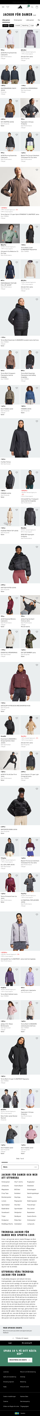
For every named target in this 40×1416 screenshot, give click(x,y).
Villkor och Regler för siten (11, 1406)
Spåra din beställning (9, 1377)
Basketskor (31, 1212)
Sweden (23, 1413)
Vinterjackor (6, 1182)
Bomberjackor (6, 1197)
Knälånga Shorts (7, 1224)
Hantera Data (24, 1396)
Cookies (5, 1401)
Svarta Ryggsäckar (31, 1197)
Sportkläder (18, 1208)
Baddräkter (5, 1208)
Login (10, 1343)
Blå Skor (17, 1189)
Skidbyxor (17, 1216)
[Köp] (20, 7)
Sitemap (22, 1377)
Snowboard (5, 1212)
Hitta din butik (24, 1386)
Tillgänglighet (24, 1406)
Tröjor (4, 1216)
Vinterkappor (31, 1189)
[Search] (32, 7)
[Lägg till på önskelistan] (16, 32)
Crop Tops (5, 1193)
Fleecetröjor (31, 1205)
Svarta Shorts (31, 1216)
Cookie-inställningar (9, 1396)
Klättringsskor (32, 1201)
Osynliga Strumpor (17, 1197)
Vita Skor (17, 1205)
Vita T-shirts (18, 1182)
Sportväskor (6, 1205)
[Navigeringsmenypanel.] (3, 7)
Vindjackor (5, 1220)
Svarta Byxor (18, 1186)
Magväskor (5, 1189)
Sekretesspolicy (25, 1401)
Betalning (23, 1381)
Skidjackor (18, 1212)
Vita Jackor (31, 1208)
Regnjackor (18, 1201)
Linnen (4, 1201)
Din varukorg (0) (27, 1343)
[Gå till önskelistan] (7, 7)
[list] (20, 20)
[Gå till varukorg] (37, 7)
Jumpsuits (5, 1186)
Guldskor (17, 1193)
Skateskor (30, 1186)
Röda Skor (17, 1220)
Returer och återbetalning (28, 1372)
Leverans (6, 1372)
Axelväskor (18, 1224)
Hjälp (5, 1386)
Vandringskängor (33, 1193)
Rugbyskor (31, 1182)
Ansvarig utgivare (8, 1381)
